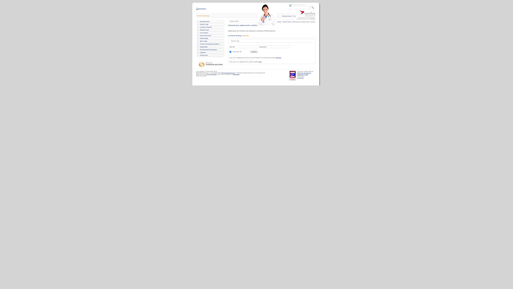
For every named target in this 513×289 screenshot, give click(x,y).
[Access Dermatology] (201, 8)
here (260, 61)
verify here (300, 78)
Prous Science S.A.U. (228, 73)
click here (278, 57)
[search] (313, 7)
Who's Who (203, 41)
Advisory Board (286, 16)
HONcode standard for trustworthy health (304, 73)
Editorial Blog (204, 38)
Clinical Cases (204, 30)
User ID (232, 47)
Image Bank (204, 47)
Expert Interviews (205, 35)
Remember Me (237, 51)
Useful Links (204, 55)
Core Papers (204, 33)
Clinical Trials (204, 24)
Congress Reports (206, 27)
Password (262, 47)
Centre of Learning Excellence (209, 44)
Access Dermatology (203, 15)
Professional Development (208, 49)
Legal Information (211, 74)
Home (279, 21)
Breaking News (205, 21)
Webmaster (236, 74)
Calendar (203, 52)
